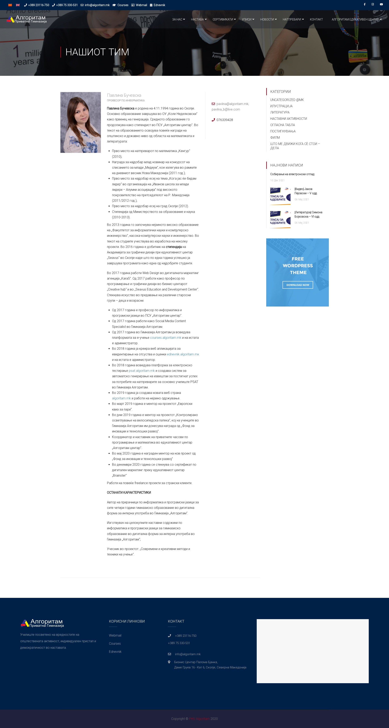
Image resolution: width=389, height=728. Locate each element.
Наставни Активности (288, 119)
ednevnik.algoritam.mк (183, 354)
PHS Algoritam (199, 719)
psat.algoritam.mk (142, 371)
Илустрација (281, 106)
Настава (197, 19)
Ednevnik (159, 5)
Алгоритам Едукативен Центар (355, 19)
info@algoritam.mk (97, 5)
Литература (280, 112)
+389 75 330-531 (67, 5)
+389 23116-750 (38, 5)
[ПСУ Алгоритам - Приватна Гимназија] (26, 21)
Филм (275, 137)
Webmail (141, 5)
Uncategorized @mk (287, 100)
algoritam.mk (121, 398)
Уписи (246, 19)
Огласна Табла (282, 125)
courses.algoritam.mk (165, 338)
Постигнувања (283, 131)
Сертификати (223, 19)
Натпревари (292, 19)
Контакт (316, 19)
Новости (267, 19)
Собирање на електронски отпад (292, 174)
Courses (123, 5)
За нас (177, 19)
